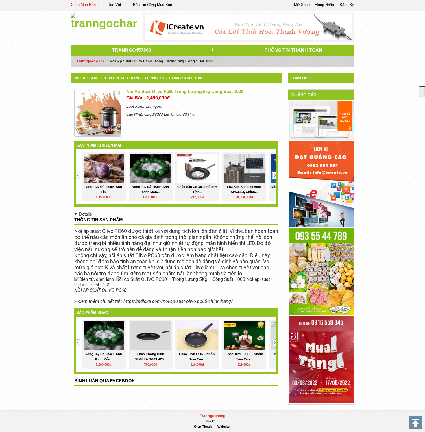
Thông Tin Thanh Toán (293, 50)
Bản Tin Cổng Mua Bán (152, 5)
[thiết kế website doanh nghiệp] (321, 120)
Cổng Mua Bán (83, 5)
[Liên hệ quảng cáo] (321, 183)
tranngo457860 (131, 50)
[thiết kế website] (248, 27)
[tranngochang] (104, 20)
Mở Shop (302, 5)
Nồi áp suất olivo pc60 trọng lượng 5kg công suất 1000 (139, 78)
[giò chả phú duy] (321, 271)
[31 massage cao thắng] (321, 359)
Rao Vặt (114, 5)
